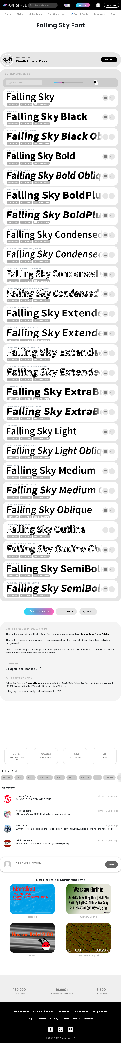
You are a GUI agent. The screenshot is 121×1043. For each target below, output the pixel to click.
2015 (16, 754)
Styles (20, 14)
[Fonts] (14, 5)
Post (111, 864)
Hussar (32, 955)
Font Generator (56, 14)
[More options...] (112, 98)
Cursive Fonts (80, 1011)
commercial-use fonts (62, 993)
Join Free (111, 5)
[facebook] (50, 1029)
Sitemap (88, 1018)
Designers (99, 14)
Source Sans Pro (89, 634)
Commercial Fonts (43, 1011)
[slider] (63, 83)
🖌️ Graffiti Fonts (79, 14)
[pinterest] (70, 1029)
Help (30, 1018)
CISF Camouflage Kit (88, 955)
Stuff (113, 14)
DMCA (76, 1018)
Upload (83, 5)
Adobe (105, 634)
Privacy (54, 1018)
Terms (65, 1018)
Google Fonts (99, 1011)
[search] (43, 5)
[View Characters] (105, 98)
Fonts (8, 14)
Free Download (41, 611)
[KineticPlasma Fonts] (8, 60)
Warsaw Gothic (88, 916)
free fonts (21, 993)
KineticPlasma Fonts (32, 61)
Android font (33, 683)
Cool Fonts (63, 1011)
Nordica (32, 916)
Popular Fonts (21, 1011)
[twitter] (60, 1029)
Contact (109, 60)
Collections (35, 14)
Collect (68, 611)
